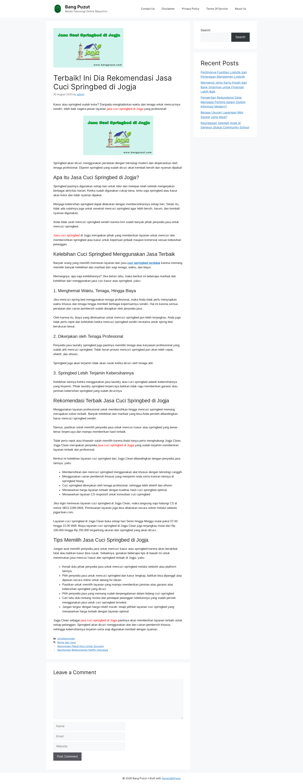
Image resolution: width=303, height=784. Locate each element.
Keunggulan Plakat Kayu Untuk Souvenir (80, 646)
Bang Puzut (77, 6)
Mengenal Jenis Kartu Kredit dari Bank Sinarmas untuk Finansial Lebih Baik (224, 87)
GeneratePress (171, 778)
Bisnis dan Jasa (66, 642)
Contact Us (148, 8)
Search (205, 30)
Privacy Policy (190, 8)
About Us (240, 8)
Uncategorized (66, 638)
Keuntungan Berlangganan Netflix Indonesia (82, 649)
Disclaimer (168, 8)
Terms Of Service (217, 8)
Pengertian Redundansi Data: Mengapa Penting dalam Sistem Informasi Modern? (223, 102)
